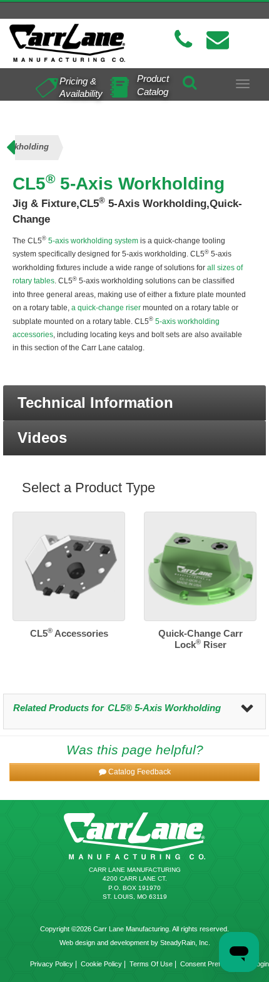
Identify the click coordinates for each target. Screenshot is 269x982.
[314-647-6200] (183, 40)
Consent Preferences (212, 964)
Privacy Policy (51, 964)
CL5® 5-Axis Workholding (164, 707)
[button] (134, 402)
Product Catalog (153, 85)
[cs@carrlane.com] (217, 40)
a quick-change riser (106, 307)
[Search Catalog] (189, 80)
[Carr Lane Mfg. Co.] (67, 43)
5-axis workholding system (92, 240)
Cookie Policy (101, 964)
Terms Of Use (151, 964)
